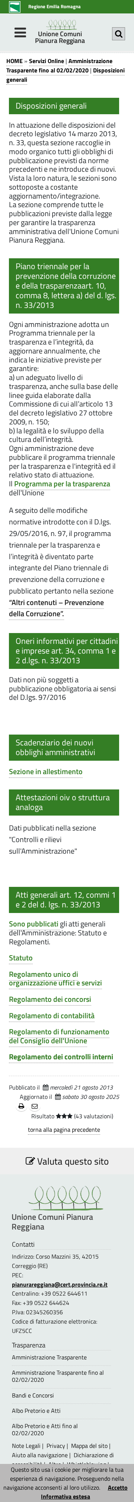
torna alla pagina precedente (64, 1129)
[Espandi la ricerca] (118, 33)
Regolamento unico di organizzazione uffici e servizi (55, 979)
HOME (14, 60)
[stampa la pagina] (21, 1106)
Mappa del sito (89, 1445)
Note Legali (26, 1445)
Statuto (21, 957)
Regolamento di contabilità (52, 1015)
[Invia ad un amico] (35, 1106)
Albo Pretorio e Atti (36, 1410)
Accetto (118, 1487)
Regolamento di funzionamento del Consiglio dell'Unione (59, 1036)
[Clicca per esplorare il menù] (20, 32)
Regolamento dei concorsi (50, 999)
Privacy (56, 1445)
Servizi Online (46, 60)
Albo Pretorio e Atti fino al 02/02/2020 (45, 1429)
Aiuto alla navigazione (40, 1454)
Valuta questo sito (72, 1161)
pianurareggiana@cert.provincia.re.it (60, 1284)
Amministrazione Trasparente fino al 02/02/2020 (59, 65)
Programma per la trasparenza (62, 483)
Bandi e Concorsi (33, 1395)
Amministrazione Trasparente (49, 1357)
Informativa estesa (65, 1496)
